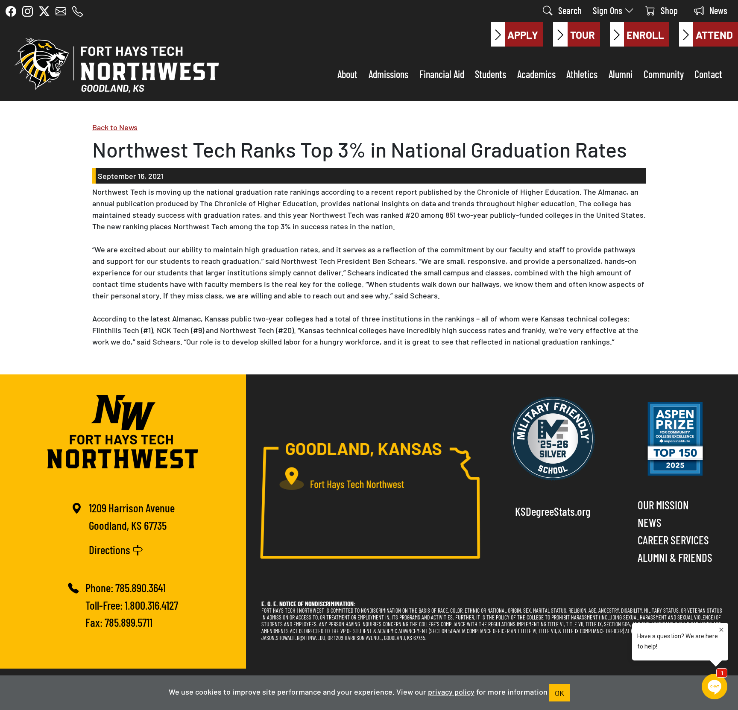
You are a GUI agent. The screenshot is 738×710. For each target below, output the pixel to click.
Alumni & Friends (675, 556)
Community (664, 73)
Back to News (115, 127)
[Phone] (77, 11)
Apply (522, 34)
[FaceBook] (11, 11)
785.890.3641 (140, 587)
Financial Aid (441, 73)
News (717, 10)
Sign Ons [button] (608, 10)
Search (569, 10)
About (347, 73)
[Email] (61, 11)
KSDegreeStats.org (553, 510)
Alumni (621, 73)
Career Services (673, 539)
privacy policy (451, 691)
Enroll (645, 34)
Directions (110, 549)
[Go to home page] (114, 63)
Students (490, 73)
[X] (44, 11)
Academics (536, 73)
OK (559, 692)
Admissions (388, 73)
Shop (668, 10)
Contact (708, 73)
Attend (714, 34)
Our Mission (663, 504)
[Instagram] (27, 11)
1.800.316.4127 (151, 604)
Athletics (581, 73)
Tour (582, 34)
